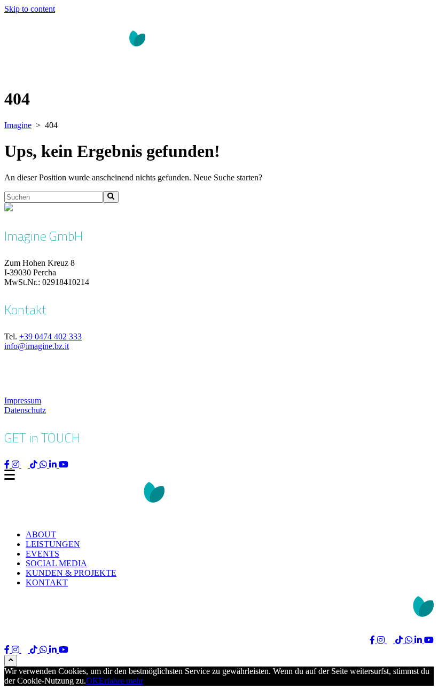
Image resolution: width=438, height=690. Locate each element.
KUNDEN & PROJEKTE (71, 572)
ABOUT (41, 534)
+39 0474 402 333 (50, 336)
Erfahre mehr (121, 680)
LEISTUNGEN (53, 544)
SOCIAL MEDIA (56, 563)
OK (92, 680)
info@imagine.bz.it (36, 346)
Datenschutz (25, 410)
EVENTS (42, 553)
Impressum (22, 400)
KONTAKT (47, 582)
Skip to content (29, 8)
